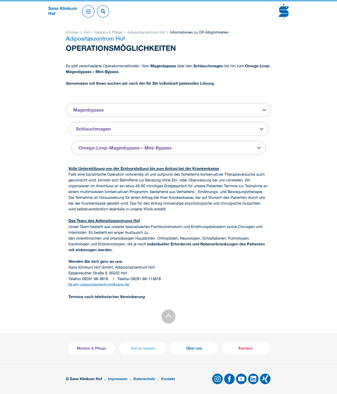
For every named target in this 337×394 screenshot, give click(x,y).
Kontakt (168, 379)
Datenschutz (144, 379)
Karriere (246, 348)
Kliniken (73, 32)
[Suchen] (103, 11)
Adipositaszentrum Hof (146, 32)
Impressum (117, 379)
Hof (87, 32)
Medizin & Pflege (108, 32)
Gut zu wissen (143, 348)
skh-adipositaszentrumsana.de (101, 284)
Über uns (194, 348)
